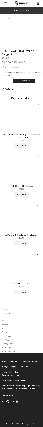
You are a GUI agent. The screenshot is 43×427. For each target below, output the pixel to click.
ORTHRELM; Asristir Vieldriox (21, 284)
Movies (5, 317)
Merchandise (7, 313)
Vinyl (27, 10)
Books (4, 309)
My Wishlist (6, 340)
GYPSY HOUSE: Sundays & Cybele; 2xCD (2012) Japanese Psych (21, 135)
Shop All (5, 324)
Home (16, 10)
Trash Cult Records (9, 351)
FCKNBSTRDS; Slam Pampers (21, 186)
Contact (5, 332)
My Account (6, 336)
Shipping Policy (7, 344)
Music (22, 10)
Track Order (6, 347)
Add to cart (25, 81)
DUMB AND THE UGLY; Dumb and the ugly (21, 235)
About (4, 328)
